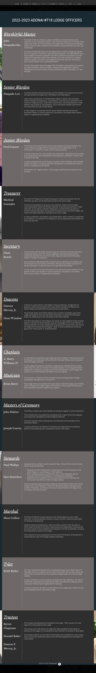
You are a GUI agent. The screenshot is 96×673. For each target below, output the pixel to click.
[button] (34, 4)
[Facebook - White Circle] (59, 664)
